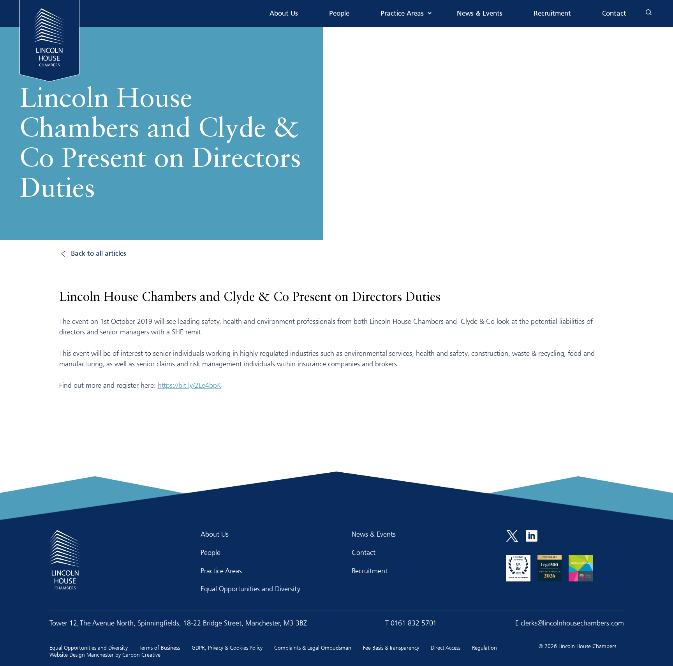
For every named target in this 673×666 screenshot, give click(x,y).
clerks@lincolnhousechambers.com (572, 622)
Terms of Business (159, 647)
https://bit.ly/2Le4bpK (189, 385)
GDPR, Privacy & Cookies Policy (227, 647)
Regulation (484, 647)
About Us (284, 14)
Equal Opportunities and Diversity (250, 588)
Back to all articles (98, 254)
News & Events (479, 14)
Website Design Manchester (81, 654)
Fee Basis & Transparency (391, 647)
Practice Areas (402, 14)
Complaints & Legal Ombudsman (312, 647)
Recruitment (552, 14)
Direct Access (445, 647)
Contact (614, 14)
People (339, 14)
